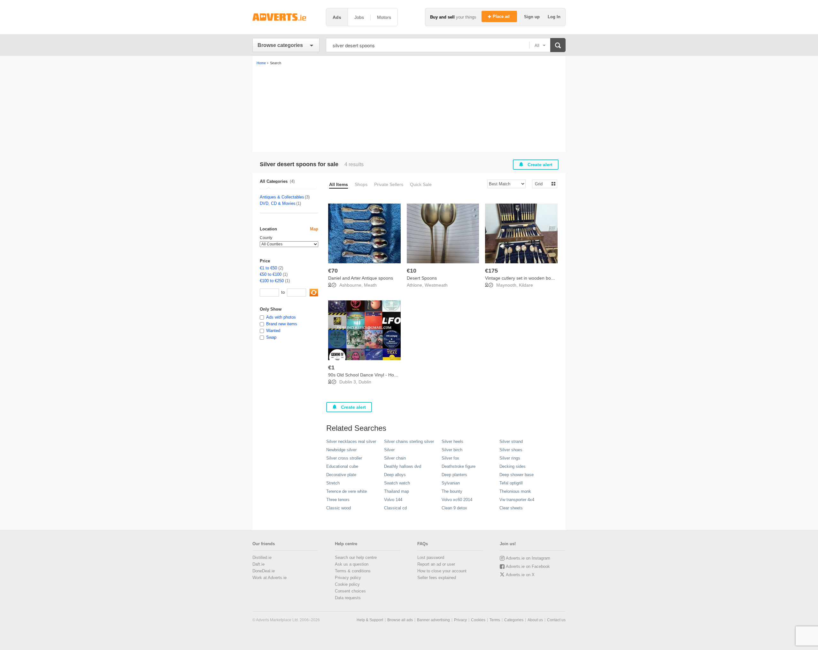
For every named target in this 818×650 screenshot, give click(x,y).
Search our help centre (356, 557)
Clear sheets (511, 508)
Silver (389, 449)
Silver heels (452, 441)
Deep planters (454, 474)
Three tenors (338, 499)
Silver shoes (510, 449)
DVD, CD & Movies (278, 203)
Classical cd (395, 508)
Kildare (526, 285)
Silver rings (509, 458)
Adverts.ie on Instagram (528, 558)
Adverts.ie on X (520, 574)
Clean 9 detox (454, 508)
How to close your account (442, 571)
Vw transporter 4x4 (516, 499)
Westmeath (436, 285)
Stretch (333, 483)
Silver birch (452, 449)
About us (535, 620)
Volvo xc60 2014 (457, 499)
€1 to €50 (268, 268)
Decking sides (512, 466)
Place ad (502, 16)
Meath (370, 285)
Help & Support (370, 620)
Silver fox (450, 458)
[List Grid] (542, 183)
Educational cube (342, 466)
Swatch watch (397, 483)
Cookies (478, 620)
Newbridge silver (341, 449)
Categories (513, 620)
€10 (411, 270)
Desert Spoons (422, 278)
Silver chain (395, 458)
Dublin (365, 381)
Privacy (460, 620)
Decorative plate (341, 474)
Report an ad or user (436, 564)
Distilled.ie (262, 557)
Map (314, 229)
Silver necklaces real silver (351, 441)
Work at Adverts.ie (269, 577)
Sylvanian (451, 483)
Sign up (532, 16)
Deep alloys (395, 474)
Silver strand (511, 441)
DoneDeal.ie (263, 571)
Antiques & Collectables (282, 197)
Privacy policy (348, 577)
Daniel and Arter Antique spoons (360, 278)
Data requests (348, 597)
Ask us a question (351, 564)
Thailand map (396, 491)
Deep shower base (516, 474)
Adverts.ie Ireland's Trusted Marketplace (286, 17)
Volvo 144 (393, 499)
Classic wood (338, 508)
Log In (554, 16)
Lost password (430, 557)
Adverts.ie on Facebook (528, 566)
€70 (333, 270)
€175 (491, 270)
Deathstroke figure (458, 466)
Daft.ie (258, 564)
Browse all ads (400, 620)
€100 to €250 (272, 280)
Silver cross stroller (344, 458)
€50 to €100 (271, 274)
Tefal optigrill (511, 483)
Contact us (556, 620)
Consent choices (350, 591)
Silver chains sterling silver (409, 441)
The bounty (452, 491)
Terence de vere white (346, 491)
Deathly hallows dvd (402, 466)
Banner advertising (433, 620)
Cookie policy (347, 584)
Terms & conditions (353, 571)
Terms (495, 620)
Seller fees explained (436, 577)
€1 (331, 367)
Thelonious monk (515, 491)
